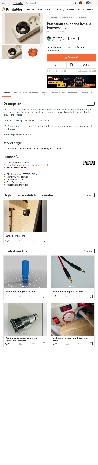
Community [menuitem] (59, 9)
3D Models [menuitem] (30, 9)
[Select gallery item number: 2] (25, 230)
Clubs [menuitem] (48, 9)
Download (73, 57)
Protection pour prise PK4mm (20, 291)
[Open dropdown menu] (94, 23)
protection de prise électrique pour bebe (70, 339)
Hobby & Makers (67, 17)
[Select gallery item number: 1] (23, 230)
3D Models (53, 17)
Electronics (82, 17)
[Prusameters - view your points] (80, 2)
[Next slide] (40, 52)
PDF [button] (92, 103)
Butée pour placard (15, 236)
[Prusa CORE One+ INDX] (71, 81)
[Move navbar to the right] (94, 9)
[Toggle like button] (7, 240)
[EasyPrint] (75, 3)
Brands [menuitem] (81, 9)
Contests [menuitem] (71, 9)
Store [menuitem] (40, 9)
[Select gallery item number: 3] (27, 230)
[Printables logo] (12, 9)
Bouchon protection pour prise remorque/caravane (21, 339)
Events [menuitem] (90, 9)
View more (89, 195)
